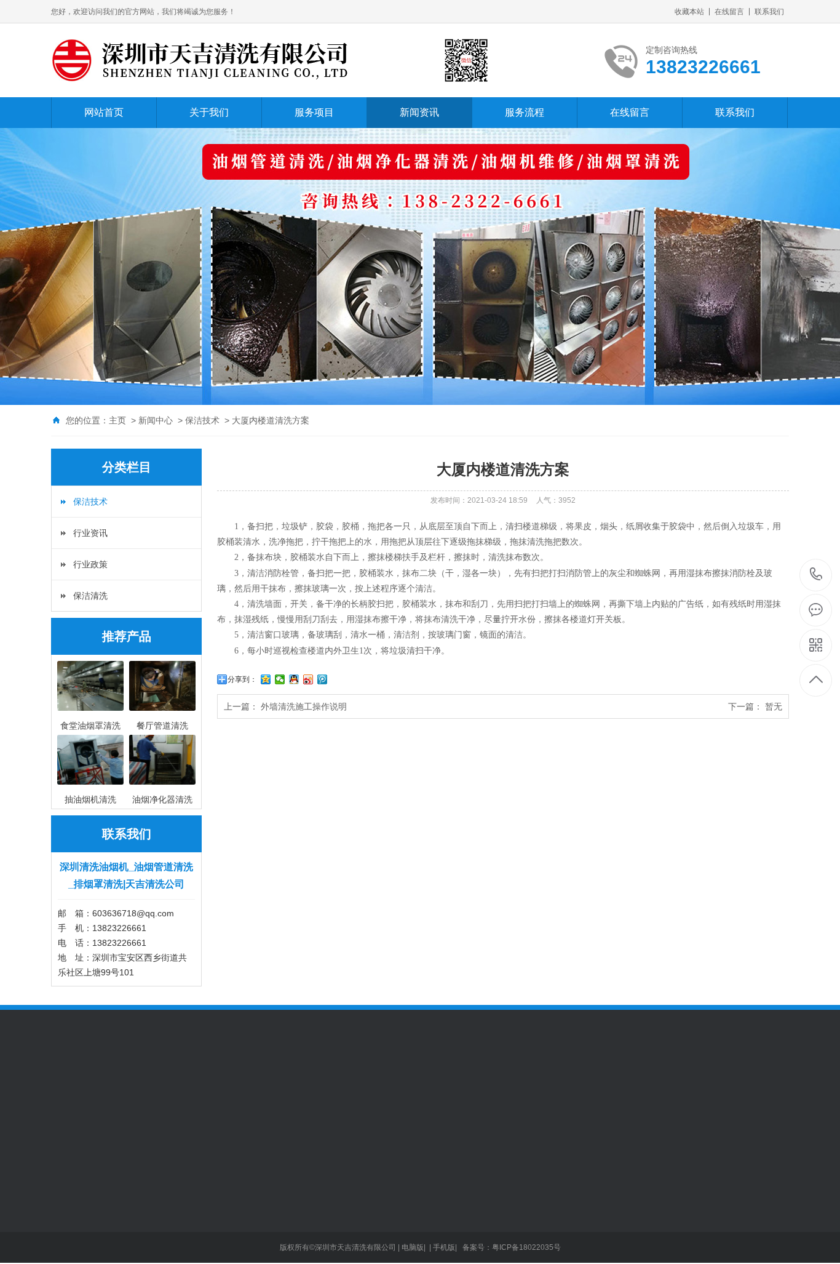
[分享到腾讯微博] (322, 679)
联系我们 (769, 11)
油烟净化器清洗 (81, 1258)
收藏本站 (689, 11)
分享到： (242, 679)
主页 (117, 420)
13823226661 (816, 575)
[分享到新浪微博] (308, 679)
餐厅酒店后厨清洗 (85, 1239)
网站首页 (104, 112)
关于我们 (209, 112)
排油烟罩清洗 (77, 1202)
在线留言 (729, 11)
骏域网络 (117, 1092)
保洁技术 (202, 420)
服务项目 (314, 112)
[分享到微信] (280, 679)
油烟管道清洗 (77, 1184)
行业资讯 (90, 533)
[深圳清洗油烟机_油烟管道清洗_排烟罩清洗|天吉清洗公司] (275, 60)
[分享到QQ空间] (266, 679)
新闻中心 (155, 420)
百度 (149, 1092)
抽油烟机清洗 (77, 1221)
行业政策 (90, 564)
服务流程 (524, 112)
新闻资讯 (419, 112)
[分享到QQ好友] (294, 679)
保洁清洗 (90, 596)
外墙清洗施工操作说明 (304, 706)
